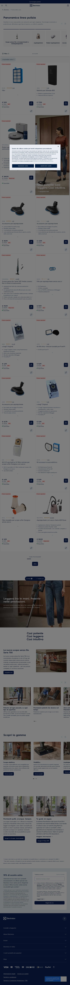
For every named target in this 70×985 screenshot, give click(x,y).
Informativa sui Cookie (38, 161)
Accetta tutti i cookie (46, 166)
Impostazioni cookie (23, 166)
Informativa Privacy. (48, 161)
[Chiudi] (58, 146)
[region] (35, 157)
